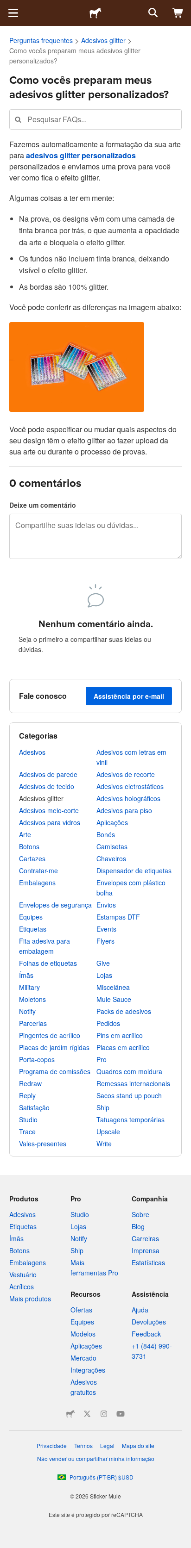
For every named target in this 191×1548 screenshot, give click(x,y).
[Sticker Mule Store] (70, 1413)
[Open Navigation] (13, 13)
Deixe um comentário (42, 505)
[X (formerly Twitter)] (87, 1413)
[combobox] (95, 119)
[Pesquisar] (152, 13)
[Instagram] (104, 1413)
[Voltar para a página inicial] (95, 13)
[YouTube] (120, 1413)
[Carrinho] (178, 13)
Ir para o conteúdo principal (7, 7)
